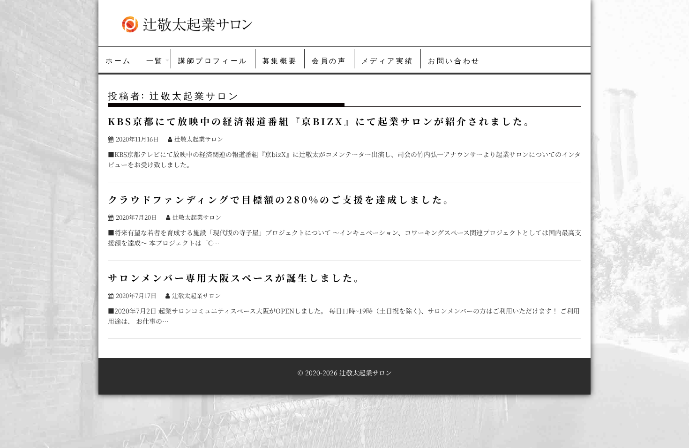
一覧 (155, 60)
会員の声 (329, 60)
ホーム (118, 60)
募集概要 (279, 60)
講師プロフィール (213, 60)
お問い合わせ (454, 60)
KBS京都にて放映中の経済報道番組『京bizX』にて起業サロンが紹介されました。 (321, 121)
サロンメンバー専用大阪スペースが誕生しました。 (236, 277)
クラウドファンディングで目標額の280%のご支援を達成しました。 (281, 199)
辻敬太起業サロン (198, 138)
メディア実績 (387, 60)
